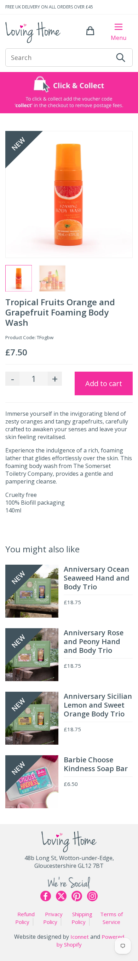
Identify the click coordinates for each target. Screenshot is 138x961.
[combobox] (58, 57)
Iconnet (79, 936)
